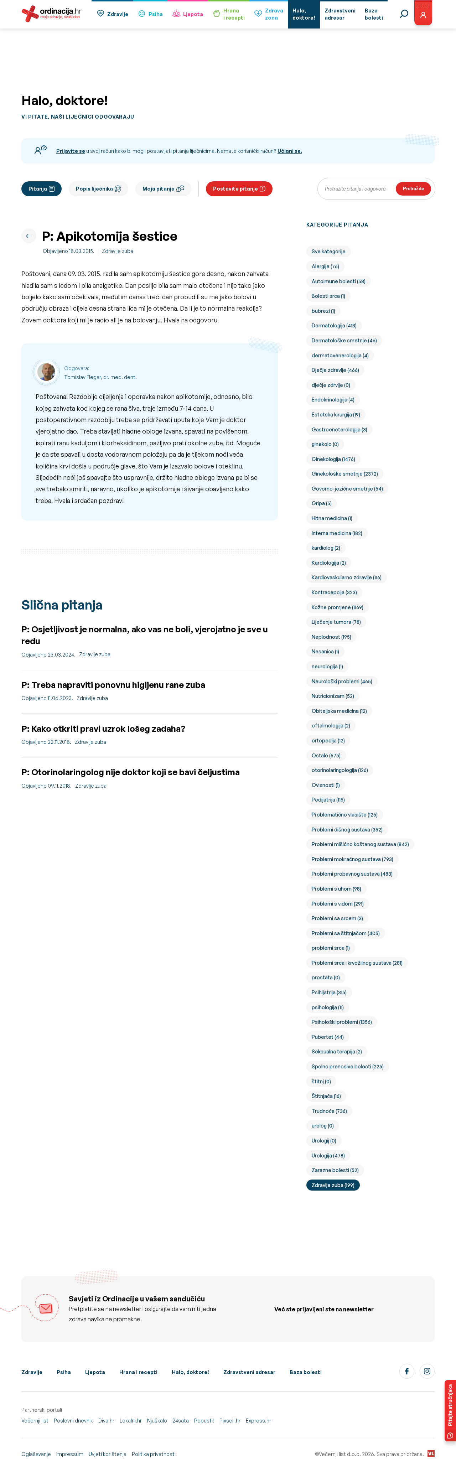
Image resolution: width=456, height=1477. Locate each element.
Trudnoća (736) (329, 1111)
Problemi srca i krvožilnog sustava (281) (357, 963)
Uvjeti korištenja (107, 1454)
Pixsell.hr (229, 1421)
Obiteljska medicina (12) (339, 711)
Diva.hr (106, 1421)
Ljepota (193, 14)
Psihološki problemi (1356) (342, 1022)
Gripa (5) (322, 503)
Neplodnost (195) (331, 637)
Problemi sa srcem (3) (337, 918)
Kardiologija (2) (329, 563)
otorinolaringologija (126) (340, 770)
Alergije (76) (325, 266)
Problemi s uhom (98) (336, 889)
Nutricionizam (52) (333, 696)
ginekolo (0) (325, 444)
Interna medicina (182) (337, 533)
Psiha (156, 14)
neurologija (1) (327, 666)
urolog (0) (323, 1126)
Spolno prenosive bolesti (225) (348, 1066)
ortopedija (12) (328, 740)
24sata (180, 1421)
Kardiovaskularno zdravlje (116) (347, 577)
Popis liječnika (94, 189)
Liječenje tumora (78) (336, 622)
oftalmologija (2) (331, 725)
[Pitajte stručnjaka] (450, 1410)
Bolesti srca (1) (328, 296)
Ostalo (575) (326, 755)
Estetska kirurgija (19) (336, 414)
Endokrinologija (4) (333, 400)
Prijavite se (70, 151)
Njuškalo (157, 1421)
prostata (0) (326, 977)
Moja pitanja (158, 189)
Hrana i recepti (138, 1372)
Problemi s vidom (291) (338, 904)
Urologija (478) (328, 1155)
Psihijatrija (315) (329, 992)
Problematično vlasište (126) (345, 815)
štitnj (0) (321, 1081)
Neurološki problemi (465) (342, 681)
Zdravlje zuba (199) (333, 1185)
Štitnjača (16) (326, 1096)
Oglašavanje (36, 1454)
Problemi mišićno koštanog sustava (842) (360, 844)
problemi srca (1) (331, 948)
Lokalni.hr (131, 1421)
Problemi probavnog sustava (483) (352, 874)
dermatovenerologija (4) (340, 355)
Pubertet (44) (328, 1037)
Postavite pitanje (235, 189)
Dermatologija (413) (334, 325)
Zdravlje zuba (117, 251)
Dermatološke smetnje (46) (344, 340)
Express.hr (258, 1421)
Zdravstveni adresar (249, 1372)
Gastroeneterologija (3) (339, 429)
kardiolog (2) (326, 548)
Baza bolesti (306, 1372)
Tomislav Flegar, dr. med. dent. (100, 377)
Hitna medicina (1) (332, 518)
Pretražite (413, 188)
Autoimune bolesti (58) (339, 281)
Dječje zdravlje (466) (335, 370)
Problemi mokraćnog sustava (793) (352, 859)
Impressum (69, 1454)
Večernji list (34, 1421)
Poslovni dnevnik (73, 1421)
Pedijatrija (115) (328, 800)
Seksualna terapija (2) (337, 1051)
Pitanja (37, 189)
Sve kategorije (329, 251)
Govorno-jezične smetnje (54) (347, 489)
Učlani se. (290, 151)
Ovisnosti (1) (326, 785)
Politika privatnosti (154, 1454)
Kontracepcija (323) (334, 592)
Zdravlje (117, 14)
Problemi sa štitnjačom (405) (346, 933)
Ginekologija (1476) (333, 459)
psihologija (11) (328, 1007)
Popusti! (204, 1421)
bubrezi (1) (323, 311)
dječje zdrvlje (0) (331, 385)
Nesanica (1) (325, 651)
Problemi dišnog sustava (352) (347, 829)
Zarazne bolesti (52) (335, 1170)
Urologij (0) (324, 1140)
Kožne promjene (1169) (337, 607)
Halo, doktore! (190, 1372)
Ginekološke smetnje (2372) (345, 474)
